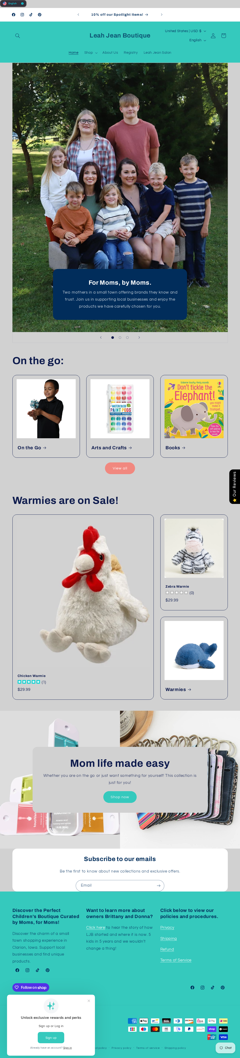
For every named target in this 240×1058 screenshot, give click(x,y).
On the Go (29, 447)
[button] (17, 35)
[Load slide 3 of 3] (127, 337)
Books (172, 447)
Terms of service (148, 1048)
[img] (29, 682)
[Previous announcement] (78, 14)
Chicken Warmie (31, 676)
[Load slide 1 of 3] (112, 337)
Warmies (175, 689)
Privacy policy (121, 1048)
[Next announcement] (162, 14)
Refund (167, 949)
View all (120, 468)
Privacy (167, 928)
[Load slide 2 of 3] (120, 337)
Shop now (120, 797)
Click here (95, 928)
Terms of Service (175, 960)
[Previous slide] (101, 337)
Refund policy (97, 1048)
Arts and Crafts (109, 447)
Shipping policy (175, 1048)
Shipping (168, 939)
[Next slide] (139, 337)
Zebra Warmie (177, 586)
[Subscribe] (158, 886)
